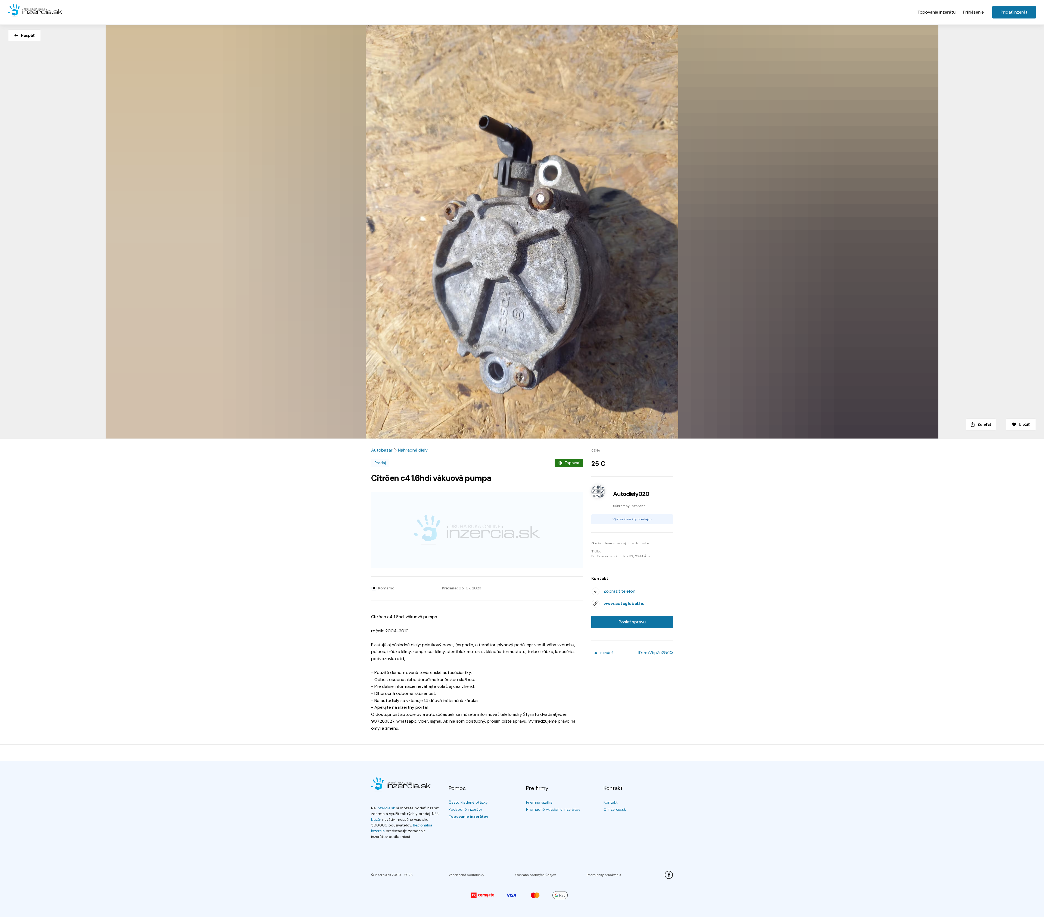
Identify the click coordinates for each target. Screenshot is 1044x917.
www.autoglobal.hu (624, 603)
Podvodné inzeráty (465, 809)
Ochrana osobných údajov (535, 875)
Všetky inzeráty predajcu (632, 519)
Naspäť (28, 35)
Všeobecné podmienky (466, 875)
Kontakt (611, 802)
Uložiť (1024, 424)
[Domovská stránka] (35, 11)
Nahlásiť (606, 653)
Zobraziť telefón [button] (619, 591)
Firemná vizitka (539, 802)
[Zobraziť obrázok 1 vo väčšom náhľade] (522, 230)
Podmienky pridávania (604, 875)
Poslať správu (632, 622)
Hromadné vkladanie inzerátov (553, 809)
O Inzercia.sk (615, 809)
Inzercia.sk (386, 808)
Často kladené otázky (468, 802)
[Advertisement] (477, 530)
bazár (376, 819)
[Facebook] (669, 875)
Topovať (572, 462)
